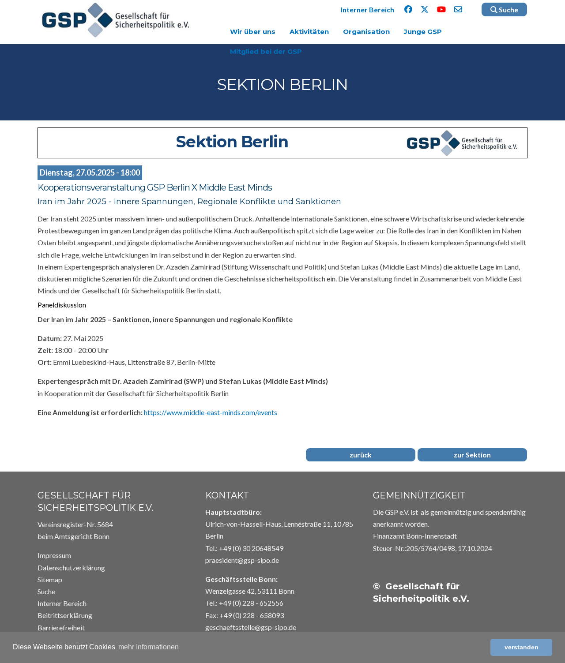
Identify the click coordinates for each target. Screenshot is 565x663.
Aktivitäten (309, 31)
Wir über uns (252, 31)
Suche (507, 9)
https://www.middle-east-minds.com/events (210, 412)
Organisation (366, 31)
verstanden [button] (522, 647)
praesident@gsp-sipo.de (242, 560)
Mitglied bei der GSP (266, 51)
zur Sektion (472, 454)
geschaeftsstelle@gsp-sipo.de (250, 627)
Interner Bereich (367, 9)
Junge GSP (423, 31)
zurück (361, 454)
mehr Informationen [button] (148, 647)
